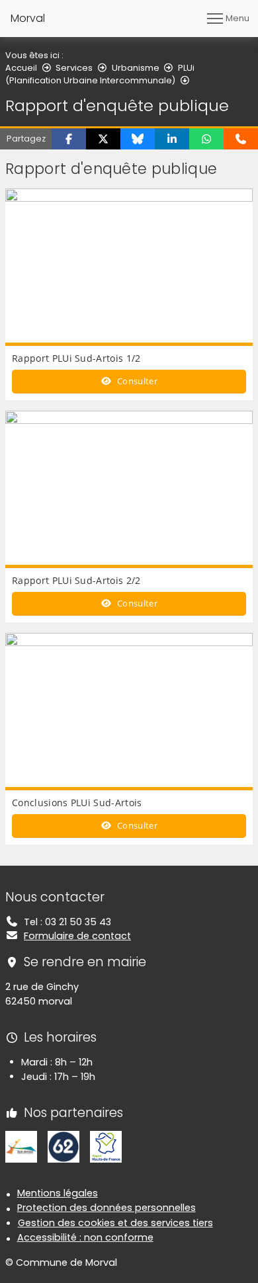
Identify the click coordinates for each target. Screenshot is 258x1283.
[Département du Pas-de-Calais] (63, 1146)
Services (74, 67)
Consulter (136, 381)
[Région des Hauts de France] (106, 1146)
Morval (28, 18)
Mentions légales (57, 1193)
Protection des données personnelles (106, 1207)
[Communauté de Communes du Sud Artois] (21, 1146)
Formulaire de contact (77, 935)
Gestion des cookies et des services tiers (115, 1222)
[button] (69, 138)
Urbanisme (135, 67)
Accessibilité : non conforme (85, 1237)
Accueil (21, 67)
